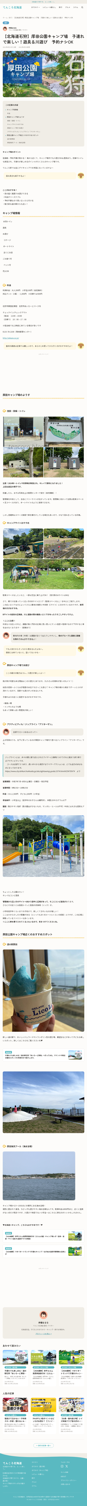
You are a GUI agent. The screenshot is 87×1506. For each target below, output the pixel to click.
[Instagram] (62, 1466)
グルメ (67, 7)
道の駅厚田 (11, 139)
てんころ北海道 (12, 1463)
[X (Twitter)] (66, 1466)
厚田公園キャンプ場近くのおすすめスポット (22, 135)
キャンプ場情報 (11, 109)
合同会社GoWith (31, 1497)
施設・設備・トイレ (14, 121)
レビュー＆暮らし (49, 7)
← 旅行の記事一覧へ (43, 1445)
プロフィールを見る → (43, 1334)
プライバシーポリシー (69, 1480)
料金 (8, 113)
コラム (75, 7)
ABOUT (63, 1476)
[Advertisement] (43, 371)
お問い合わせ (65, 1484)
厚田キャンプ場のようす (14, 117)
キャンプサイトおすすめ (15, 124)
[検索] (82, 7)
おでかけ (34, 7)
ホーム (5, 17)
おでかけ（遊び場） (39, 1466)
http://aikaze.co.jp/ (11, 338)
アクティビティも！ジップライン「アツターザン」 (24, 132)
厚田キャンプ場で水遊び (15, 128)
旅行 (60, 7)
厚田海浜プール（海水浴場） (16, 142)
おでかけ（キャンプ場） (40, 1470)
